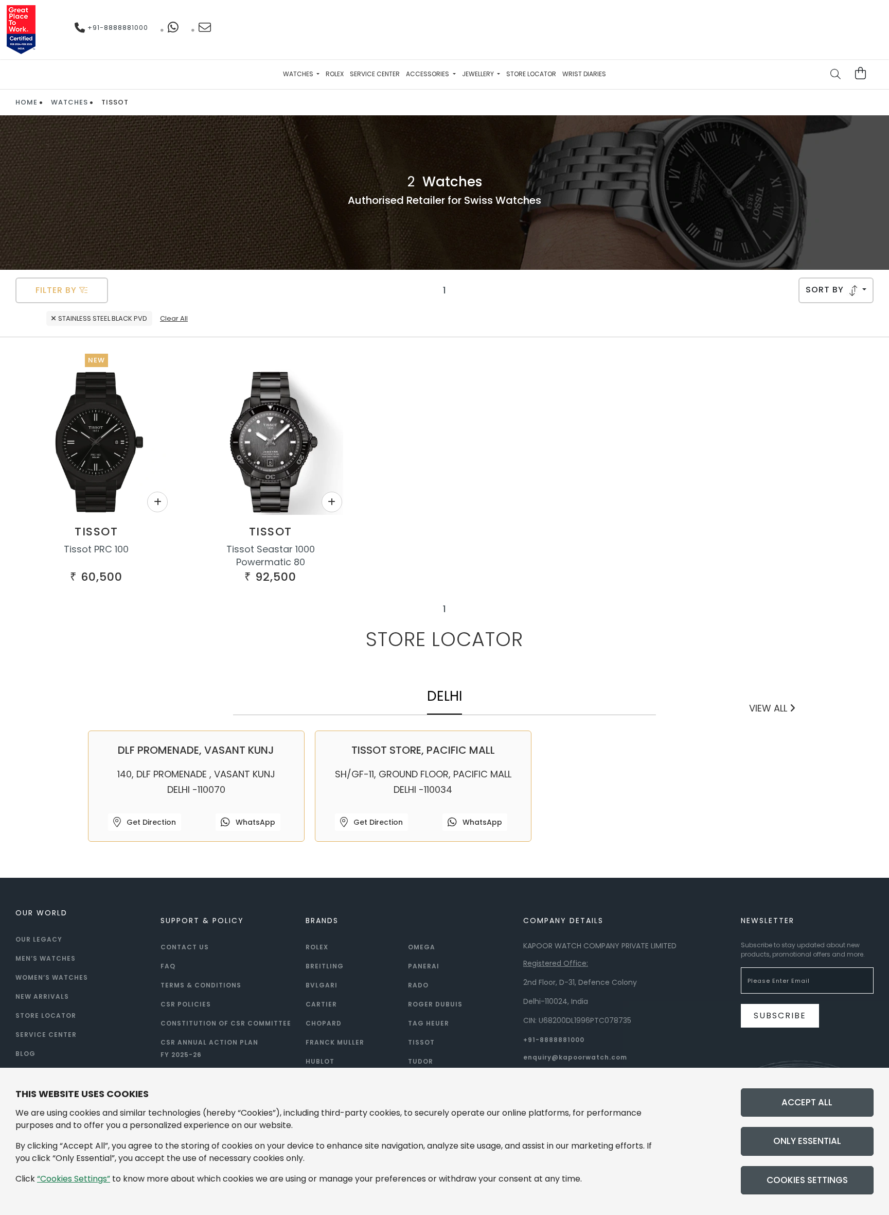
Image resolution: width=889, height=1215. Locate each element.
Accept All (806, 1102)
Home (26, 102)
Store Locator (531, 74)
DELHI (444, 696)
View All (769, 708)
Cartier (321, 1004)
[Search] (836, 75)
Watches (69, 102)
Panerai (423, 966)
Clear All (174, 318)
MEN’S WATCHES (45, 958)
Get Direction (150, 822)
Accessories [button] (428, 74)
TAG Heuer (428, 1023)
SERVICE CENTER (46, 1034)
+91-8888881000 (116, 27)
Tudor (420, 1061)
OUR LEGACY (38, 939)
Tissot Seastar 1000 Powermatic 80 (270, 555)
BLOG (25, 1053)
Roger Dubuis (435, 1004)
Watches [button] (299, 74)
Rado (418, 985)
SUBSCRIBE (780, 1015)
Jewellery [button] (478, 74)
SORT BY (826, 290)
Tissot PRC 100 (96, 549)
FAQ (168, 966)
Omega (421, 947)
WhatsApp (254, 822)
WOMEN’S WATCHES (51, 977)
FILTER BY (57, 290)
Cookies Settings (807, 1180)
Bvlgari (321, 985)
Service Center (375, 74)
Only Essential (807, 1141)
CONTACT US (185, 947)
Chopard (324, 1023)
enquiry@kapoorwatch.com (575, 1057)
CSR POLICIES (186, 1004)
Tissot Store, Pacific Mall (423, 750)
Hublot (320, 1061)
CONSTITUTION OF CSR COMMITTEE (226, 1023)
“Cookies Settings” (73, 1179)
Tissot (96, 532)
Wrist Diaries (584, 74)
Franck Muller (335, 1042)
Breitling (325, 966)
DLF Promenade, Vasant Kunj (196, 750)
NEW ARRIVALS (42, 996)
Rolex (335, 74)
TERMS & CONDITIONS (201, 985)
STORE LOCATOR (45, 1015)
